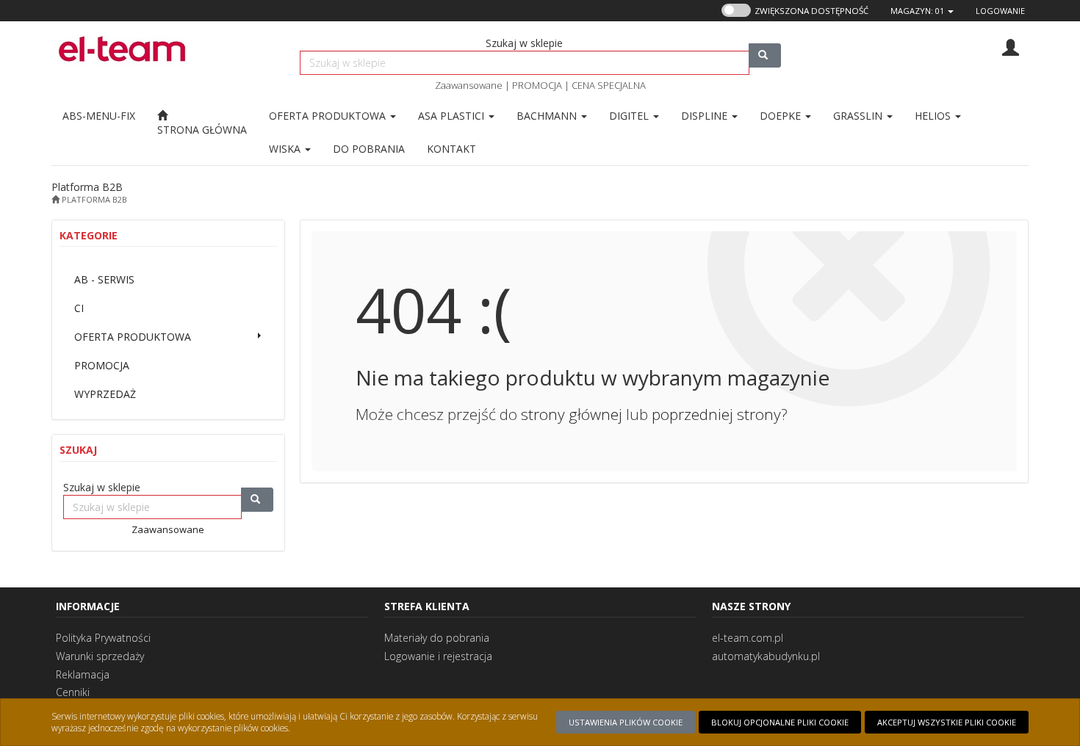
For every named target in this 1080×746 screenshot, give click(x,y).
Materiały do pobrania (436, 638)
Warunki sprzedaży (100, 656)
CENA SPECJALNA (609, 85)
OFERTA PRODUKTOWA (329, 116)
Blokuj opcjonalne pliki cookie (780, 722)
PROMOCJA (537, 85)
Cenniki (73, 692)
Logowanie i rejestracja (438, 656)
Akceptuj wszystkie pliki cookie (946, 722)
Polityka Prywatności (103, 638)
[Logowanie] (1011, 46)
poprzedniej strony (716, 414)
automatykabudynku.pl (766, 656)
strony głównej (571, 414)
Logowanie (1000, 10)
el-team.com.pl (747, 638)
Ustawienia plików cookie (626, 722)
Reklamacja (82, 674)
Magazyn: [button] (917, 10)
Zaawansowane (469, 85)
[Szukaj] (765, 55)
